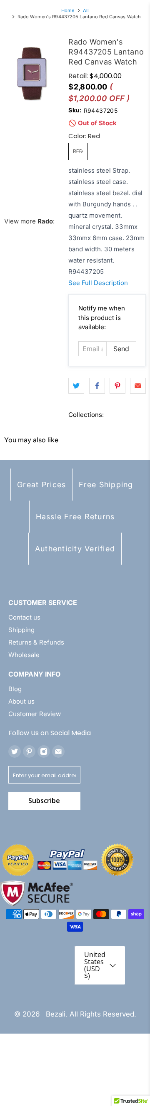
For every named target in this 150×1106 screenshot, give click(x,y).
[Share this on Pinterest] (117, 386)
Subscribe (44, 800)
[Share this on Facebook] (97, 386)
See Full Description (98, 283)
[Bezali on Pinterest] (29, 751)
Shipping (21, 630)
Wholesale (24, 655)
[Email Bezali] (58, 751)
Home (67, 10)
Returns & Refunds (36, 642)
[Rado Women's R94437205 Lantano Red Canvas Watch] (32, 73)
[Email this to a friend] (138, 386)
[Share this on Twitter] (76, 386)
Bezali (55, 1014)
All (86, 10)
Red (78, 151)
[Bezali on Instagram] (44, 751)
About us (21, 701)
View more (28, 221)
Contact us (24, 617)
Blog (15, 689)
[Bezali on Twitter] (14, 751)
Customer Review (34, 714)
